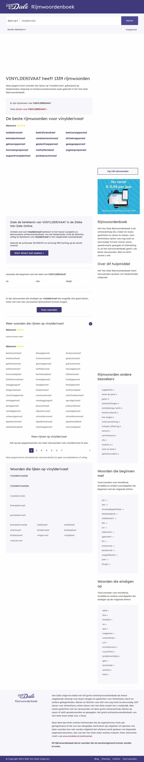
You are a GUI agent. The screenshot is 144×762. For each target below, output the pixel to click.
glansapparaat (43, 363)
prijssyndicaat (73, 405)
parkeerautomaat (46, 155)
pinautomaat (42, 405)
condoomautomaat (47, 138)
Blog (96, 759)
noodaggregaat (44, 400)
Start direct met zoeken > (29, 253)
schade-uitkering (110, 426)
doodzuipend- (109, 513)
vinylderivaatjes (19, 485)
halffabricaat (43, 369)
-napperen (107, 633)
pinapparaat (12, 405)
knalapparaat (43, 379)
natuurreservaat (14, 336)
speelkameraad (44, 421)
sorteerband (108, 435)
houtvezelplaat (13, 374)
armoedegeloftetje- (112, 509)
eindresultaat (13, 358)
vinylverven (16, 540)
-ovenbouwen (109, 647)
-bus (104, 615)
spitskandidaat (73, 421)
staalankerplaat (14, 427)
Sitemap (105, 759)
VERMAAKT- (108, 518)
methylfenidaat (45, 149)
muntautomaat (44, 395)
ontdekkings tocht (111, 408)
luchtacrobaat (73, 390)
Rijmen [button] (129, 20)
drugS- (105, 564)
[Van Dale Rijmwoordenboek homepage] (18, 7)
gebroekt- (107, 536)
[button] (90, 323)
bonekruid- (107, 550)
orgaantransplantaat (18, 155)
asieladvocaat (14, 132)
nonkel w (106, 444)
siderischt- (107, 532)
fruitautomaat (43, 358)
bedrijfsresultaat (45, 132)
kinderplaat (70, 530)
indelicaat (42, 524)
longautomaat (13, 390)
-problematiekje (110, 656)
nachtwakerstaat (75, 395)
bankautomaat (14, 353)
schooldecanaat (44, 416)
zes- (104, 504)
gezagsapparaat (75, 144)
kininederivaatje (18, 524)
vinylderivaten (17, 496)
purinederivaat (18, 515)
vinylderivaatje (19, 475)
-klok (104, 674)
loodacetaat (42, 390)
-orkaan (106, 670)
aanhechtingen (109, 403)
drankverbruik (109, 412)
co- (103, 527)
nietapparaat (13, 400)
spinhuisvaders (109, 453)
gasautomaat (73, 358)
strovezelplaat (73, 427)
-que (104, 628)
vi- (7, 281)
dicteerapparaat (75, 138)
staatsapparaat (44, 427)
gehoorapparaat (15, 144)
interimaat (15, 530)
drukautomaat (73, 353)
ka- (103, 541)
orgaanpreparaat (76, 149)
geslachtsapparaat (47, 144)
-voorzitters (108, 651)
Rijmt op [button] (12, 20)
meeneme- (107, 545)
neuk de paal (108, 394)
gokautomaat (73, 363)
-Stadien (106, 619)
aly (103, 440)
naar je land (108, 449)
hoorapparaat (73, 369)
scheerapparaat (14, 416)
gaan (104, 399)
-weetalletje (108, 637)
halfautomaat (13, 369)
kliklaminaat (72, 374)
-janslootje (107, 665)
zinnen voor (31, 109)
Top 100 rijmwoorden (118, 171)
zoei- (104, 559)
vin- (38, 281)
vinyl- (69, 281)
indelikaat (69, 524)
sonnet (105, 430)
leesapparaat (73, 384)
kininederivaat (17, 505)
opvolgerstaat (73, 400)
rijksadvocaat (43, 411)
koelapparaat (73, 379)
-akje (104, 610)
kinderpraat (16, 535)
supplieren (107, 389)
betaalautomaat (15, 138)
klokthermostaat (14, 379)
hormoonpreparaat (17, 149)
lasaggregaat (13, 384)
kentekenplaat (43, 374)
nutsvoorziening (110, 421)
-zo (103, 624)
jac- (104, 500)
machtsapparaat (14, 395)
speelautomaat (14, 421)
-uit (103, 642)
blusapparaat (43, 353)
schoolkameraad (74, 416)
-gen (104, 660)
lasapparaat (42, 384)
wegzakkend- (109, 555)
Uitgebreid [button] (131, 29)
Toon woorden (49, 309)
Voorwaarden (130, 759)
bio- (104, 523)
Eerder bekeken (16, 29)
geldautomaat (13, 363)
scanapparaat (73, 411)
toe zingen (107, 417)
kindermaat (43, 530)
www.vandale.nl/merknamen (77, 736)
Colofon (116, 759)
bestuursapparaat (76, 132)
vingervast (42, 535)
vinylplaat (69, 535)
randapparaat (13, 411)
